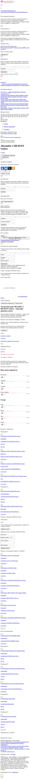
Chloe (9, 99)
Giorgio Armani (4, 103)
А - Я (6, 119)
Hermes (23, 103)
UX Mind (13, 754)
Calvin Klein (19, 96)
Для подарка (24, 84)
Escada (14, 101)
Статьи (11, 12)
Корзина (3, 81)
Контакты (25, 12)
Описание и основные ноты (7, 303)
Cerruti (2, 99)
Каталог (4, 84)
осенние (8, 336)
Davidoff (21, 99)
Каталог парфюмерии (6, 742)
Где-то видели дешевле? (7, 201)
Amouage (12, 95)
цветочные (3, 341)
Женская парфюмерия (14, 92)
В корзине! (10, 240)
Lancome (22, 108)
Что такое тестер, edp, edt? (7, 354)
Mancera (3, 109)
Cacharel (14, 96)
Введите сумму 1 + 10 (6, 537)
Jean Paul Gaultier (14, 105)
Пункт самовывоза (17, 12)
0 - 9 (2, 119)
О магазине (4, 10)
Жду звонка (4, 72)
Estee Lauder (19, 101)
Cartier (6, 98)
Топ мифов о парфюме (6, 357)
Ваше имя (4, 534)
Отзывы (9, 10)
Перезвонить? (4, 54)
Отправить (3, 224)
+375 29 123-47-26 (19, 47)
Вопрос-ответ (25, 746)
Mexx (6, 109)
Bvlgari (9, 96)
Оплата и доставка (16, 746)
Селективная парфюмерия (13, 84)
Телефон (3, 68)
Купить (3, 236)
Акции (7, 12)
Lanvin (27, 108)
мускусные (16, 341)
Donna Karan (8, 101)
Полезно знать (18, 303)
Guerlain (19, 103)
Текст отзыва (4, 540)
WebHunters (15, 772)
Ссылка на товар (5, 221)
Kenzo (2, 108)
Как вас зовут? (5, 260)
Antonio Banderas (19, 95)
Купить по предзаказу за (15, 238)
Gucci (15, 103)
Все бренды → (4, 92)
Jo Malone (21, 105)
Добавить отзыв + (5, 529)
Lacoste (14, 108)
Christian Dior (14, 99)
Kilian (5, 108)
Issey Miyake (6, 105)
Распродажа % (16, 85)
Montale (10, 109)
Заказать (3, 191)
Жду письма (4, 263)
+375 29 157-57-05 (7, 47)
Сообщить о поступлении (7, 241)
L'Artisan (9, 108)
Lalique (18, 108)
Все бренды (4, 121)
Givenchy (11, 103)
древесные (9, 341)
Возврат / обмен (19, 747)
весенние (3, 336)
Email (2, 254)
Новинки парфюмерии (7, 85)
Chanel (6, 99)
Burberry (5, 96)
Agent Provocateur (5, 95)
